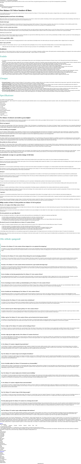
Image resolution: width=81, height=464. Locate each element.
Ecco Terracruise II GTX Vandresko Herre (70, 417)
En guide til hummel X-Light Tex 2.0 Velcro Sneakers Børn (22, 421)
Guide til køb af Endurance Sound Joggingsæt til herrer (68, 418)
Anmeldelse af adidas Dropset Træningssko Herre (48, 420)
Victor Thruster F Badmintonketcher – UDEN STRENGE (19, 417)
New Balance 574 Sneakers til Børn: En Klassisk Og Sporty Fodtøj (45, 421)
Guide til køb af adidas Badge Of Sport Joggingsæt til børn (67, 421)
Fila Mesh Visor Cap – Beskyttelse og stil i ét (66, 420)
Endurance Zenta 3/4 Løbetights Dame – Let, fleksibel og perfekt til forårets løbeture (42, 419)
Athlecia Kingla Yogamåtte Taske (35, 417)
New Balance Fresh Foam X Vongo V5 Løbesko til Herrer (52, 417)
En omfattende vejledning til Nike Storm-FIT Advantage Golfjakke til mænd (13, 420)
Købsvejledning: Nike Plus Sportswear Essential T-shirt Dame (69, 419)
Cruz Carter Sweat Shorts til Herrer (30, 418)
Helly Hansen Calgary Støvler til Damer (20, 419)
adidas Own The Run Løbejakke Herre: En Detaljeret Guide (47, 418)
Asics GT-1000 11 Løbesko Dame (33, 420)
